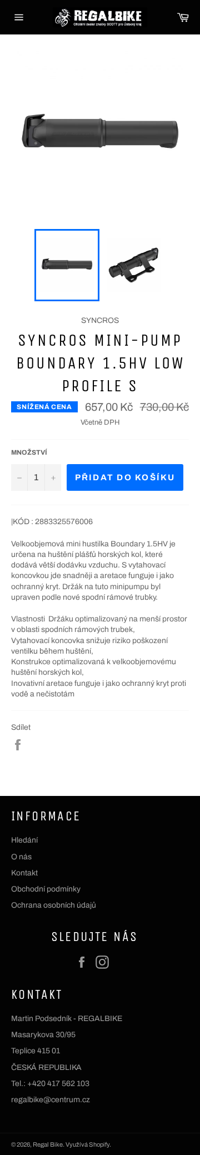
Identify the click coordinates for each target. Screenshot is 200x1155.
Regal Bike (48, 1144)
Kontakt (24, 873)
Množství (29, 452)
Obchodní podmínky (46, 889)
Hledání (24, 840)
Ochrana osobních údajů (53, 905)
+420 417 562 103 (58, 1083)
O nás (21, 857)
